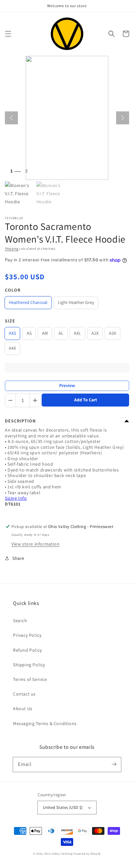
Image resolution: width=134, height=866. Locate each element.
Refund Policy (27, 650)
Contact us (24, 694)
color (12, 290)
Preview (67, 385)
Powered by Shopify (87, 853)
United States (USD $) (63, 807)
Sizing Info (16, 498)
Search (20, 620)
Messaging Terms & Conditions (45, 723)
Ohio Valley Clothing (58, 853)
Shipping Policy (29, 665)
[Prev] (11, 117)
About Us (23, 708)
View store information (35, 544)
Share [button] (18, 558)
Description (20, 421)
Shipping (12, 248)
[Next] (122, 117)
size (10, 321)
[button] (8, 34)
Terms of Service (30, 679)
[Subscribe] (114, 764)
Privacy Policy (27, 635)
